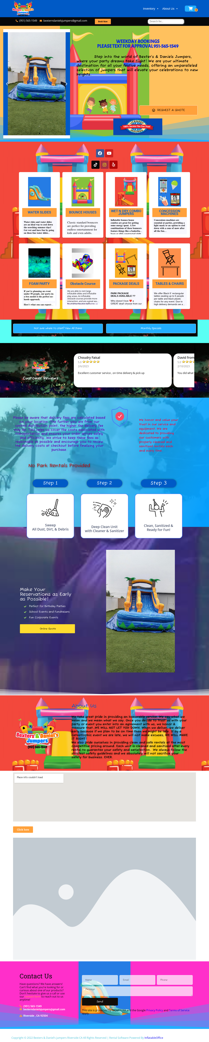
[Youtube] (109, 153)
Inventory (149, 8)
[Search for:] (166, 21)
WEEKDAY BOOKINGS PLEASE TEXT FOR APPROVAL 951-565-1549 (137, 43)
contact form (33, 996)
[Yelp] (113, 165)
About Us (168, 8)
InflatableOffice (154, 1038)
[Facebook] (100, 153)
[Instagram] (104, 165)
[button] (7, 84)
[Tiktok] (95, 165)
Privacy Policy (154, 1010)
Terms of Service (179, 1010)
